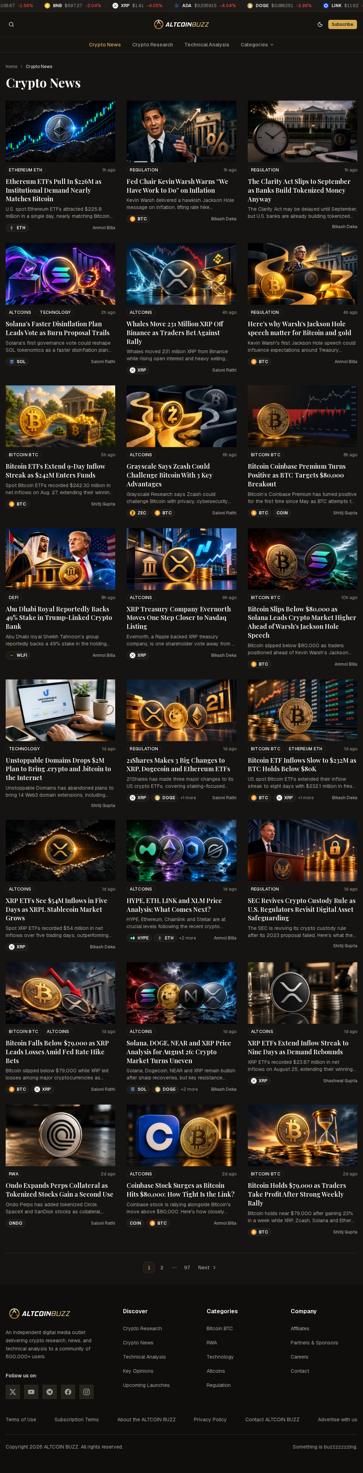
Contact (300, 1371)
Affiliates (300, 1328)
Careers (299, 1357)
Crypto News (105, 44)
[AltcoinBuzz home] (181, 24)
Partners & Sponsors (314, 1342)
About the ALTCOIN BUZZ (146, 1419)
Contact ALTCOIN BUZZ (272, 1419)
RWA (13, 1174)
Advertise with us (337, 1419)
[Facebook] (68, 1392)
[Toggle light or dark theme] (320, 24)
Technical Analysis (206, 44)
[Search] (11, 24)
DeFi (13, 597)
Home (11, 66)
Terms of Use (21, 1419)
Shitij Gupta (103, 504)
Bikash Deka (223, 219)
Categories (254, 44)
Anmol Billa (104, 228)
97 (187, 1267)
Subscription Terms (77, 1419)
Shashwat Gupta (340, 1081)
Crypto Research (152, 44)
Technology (55, 312)
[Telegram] (50, 1392)
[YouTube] (31, 1392)
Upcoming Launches (146, 1385)
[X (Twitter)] (13, 1392)
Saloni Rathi (103, 362)
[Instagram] (86, 1392)
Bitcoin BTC (23, 455)
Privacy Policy (210, 1419)
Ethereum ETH (26, 170)
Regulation (144, 170)
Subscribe (342, 24)
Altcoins (20, 312)
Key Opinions (138, 1371)
